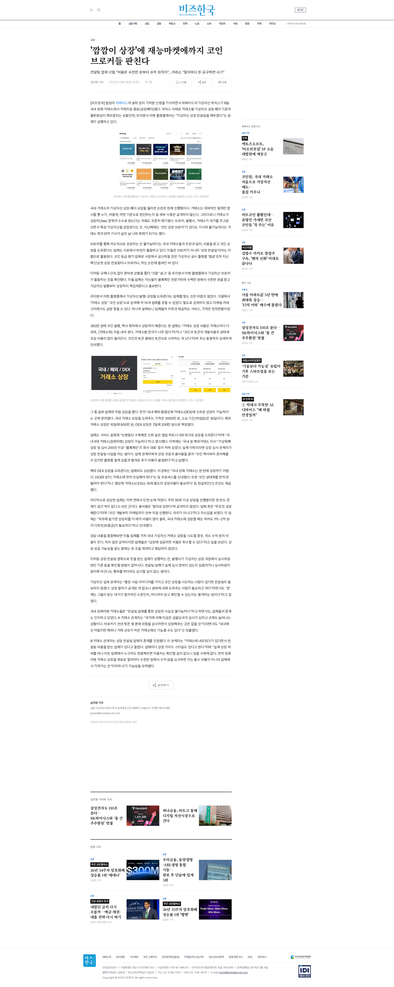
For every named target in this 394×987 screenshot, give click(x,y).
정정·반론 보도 (236, 957)
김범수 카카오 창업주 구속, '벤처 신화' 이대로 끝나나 (260, 256)
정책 (185, 23)
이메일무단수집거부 (194, 957)
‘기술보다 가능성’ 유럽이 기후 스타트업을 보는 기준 (261, 369)
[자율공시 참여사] (304, 971)
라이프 (272, 23)
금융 (159, 23)
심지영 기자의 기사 (101, 799)
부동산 (172, 23)
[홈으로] (89, 960)
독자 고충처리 (150, 957)
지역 (259, 23)
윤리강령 (120, 957)
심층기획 (132, 23)
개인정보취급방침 (170, 957)
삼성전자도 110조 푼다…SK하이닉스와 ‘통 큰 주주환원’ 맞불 (261, 332)
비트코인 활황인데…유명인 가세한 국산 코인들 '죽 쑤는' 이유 (258, 219)
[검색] (99, 10)
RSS (250, 957)
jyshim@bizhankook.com (105, 713)
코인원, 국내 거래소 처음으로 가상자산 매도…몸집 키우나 (257, 184)
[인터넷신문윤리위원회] (300, 957)
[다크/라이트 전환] (91, 10)
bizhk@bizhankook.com (233, 972)
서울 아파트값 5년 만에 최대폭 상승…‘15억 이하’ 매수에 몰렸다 (262, 299)
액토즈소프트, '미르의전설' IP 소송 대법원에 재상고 (258, 146)
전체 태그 (262, 957)
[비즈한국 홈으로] (197, 10)
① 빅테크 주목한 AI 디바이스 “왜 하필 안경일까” (258, 407)
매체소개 (106, 957)
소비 (209, 23)
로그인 (300, 9)
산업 (147, 23)
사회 (235, 23)
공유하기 (163, 685)
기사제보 (134, 957)
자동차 (222, 23)
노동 (197, 23)
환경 (247, 23)
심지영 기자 (96, 82)
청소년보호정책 (216, 957)
